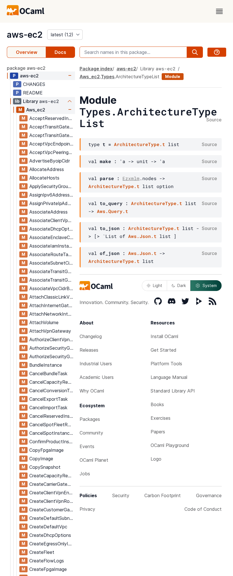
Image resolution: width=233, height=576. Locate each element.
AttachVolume (44, 322)
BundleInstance (45, 365)
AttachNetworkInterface (52, 314)
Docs (60, 52)
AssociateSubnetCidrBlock (52, 263)
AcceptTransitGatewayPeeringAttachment (52, 127)
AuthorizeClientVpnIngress (52, 339)
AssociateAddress (48, 212)
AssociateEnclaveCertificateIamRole (52, 237)
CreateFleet (41, 552)
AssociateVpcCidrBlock (52, 288)
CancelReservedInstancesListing (52, 416)
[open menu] (219, 11)
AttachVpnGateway (50, 331)
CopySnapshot (45, 467)
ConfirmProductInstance (52, 441)
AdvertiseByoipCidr (49, 161)
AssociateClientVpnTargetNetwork (52, 220)
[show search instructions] (216, 52)
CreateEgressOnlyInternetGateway (52, 544)
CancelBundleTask (48, 373)
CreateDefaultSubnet (51, 518)
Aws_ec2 (35, 110)
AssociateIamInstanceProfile (52, 246)
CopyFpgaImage (46, 450)
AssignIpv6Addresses (51, 195)
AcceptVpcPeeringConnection (52, 152)
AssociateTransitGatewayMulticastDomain (52, 271)
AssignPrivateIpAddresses (52, 203)
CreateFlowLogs (46, 561)
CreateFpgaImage (48, 569)
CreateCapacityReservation (52, 475)
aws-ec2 (25, 34)
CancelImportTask (48, 407)
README (33, 93)
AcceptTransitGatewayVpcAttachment (52, 135)
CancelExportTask (48, 399)
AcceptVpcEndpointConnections (52, 144)
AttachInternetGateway (52, 305)
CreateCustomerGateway (52, 509)
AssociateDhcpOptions (52, 229)
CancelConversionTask (52, 390)
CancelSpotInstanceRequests (52, 433)
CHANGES (34, 84)
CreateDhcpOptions (50, 535)
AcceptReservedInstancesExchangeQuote (52, 118)
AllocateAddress (46, 169)
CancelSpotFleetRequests (52, 424)
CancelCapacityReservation (52, 382)
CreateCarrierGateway (52, 484)
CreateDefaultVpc (48, 526)
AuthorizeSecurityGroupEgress (52, 348)
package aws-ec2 (26, 68)
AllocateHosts (44, 178)
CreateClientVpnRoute (52, 501)
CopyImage (41, 458)
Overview (26, 52)
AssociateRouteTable (51, 254)
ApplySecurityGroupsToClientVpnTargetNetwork (52, 186)
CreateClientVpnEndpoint (52, 492)
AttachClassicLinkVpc (52, 297)
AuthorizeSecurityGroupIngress (52, 356)
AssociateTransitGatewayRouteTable (52, 280)
